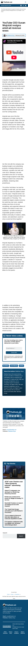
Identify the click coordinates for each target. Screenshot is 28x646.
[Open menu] (25, 2)
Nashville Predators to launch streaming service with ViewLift (14, 504)
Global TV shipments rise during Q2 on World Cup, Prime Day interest (12, 492)
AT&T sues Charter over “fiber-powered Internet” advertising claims (14, 484)
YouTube (21, 365)
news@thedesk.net (11, 429)
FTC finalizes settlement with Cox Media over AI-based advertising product (14, 523)
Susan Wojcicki (14, 365)
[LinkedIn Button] (10, 416)
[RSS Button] (21, 416)
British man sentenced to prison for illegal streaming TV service (14, 498)
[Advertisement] (14, 146)
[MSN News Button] (18, 416)
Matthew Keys (11, 35)
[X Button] (7, 416)
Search (5, 533)
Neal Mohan (5, 365)
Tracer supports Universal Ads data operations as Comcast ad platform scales (13, 517)
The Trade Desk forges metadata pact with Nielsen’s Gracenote (14, 510)
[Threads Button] (15, 416)
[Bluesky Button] (13, 416)
